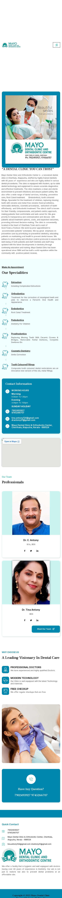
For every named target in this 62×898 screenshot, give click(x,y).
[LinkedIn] (37, 551)
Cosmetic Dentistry (20, 351)
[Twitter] (31, 551)
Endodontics (17, 308)
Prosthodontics (19, 334)
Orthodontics (18, 294)
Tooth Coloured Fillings (23, 364)
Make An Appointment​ (13, 267)
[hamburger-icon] (56, 45)
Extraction (16, 282)
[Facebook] (24, 551)
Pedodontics (17, 320)
